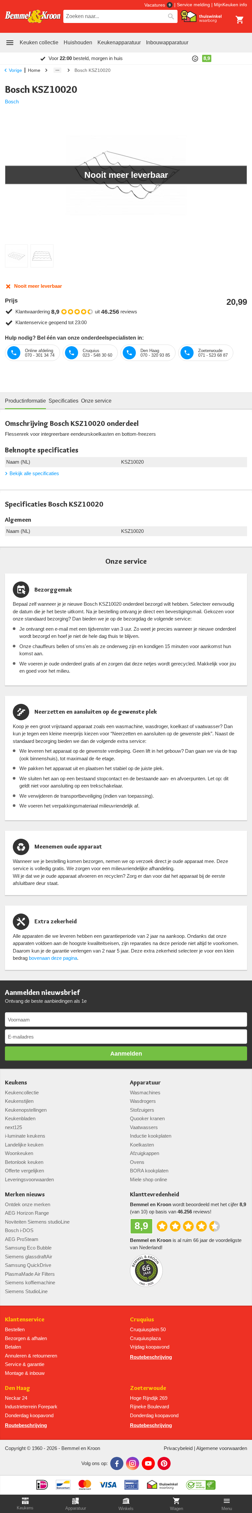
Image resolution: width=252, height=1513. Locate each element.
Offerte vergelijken (24, 1170)
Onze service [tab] (96, 401)
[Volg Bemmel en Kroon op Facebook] (116, 1463)
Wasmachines (145, 1092)
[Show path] (57, 70)
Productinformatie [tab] (25, 401)
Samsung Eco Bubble (28, 1247)
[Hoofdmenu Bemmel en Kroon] (10, 42)
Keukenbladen (20, 1118)
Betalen (13, 1347)
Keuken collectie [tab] (39, 42)
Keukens (16, 1082)
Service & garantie (24, 1364)
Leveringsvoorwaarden (29, 1179)
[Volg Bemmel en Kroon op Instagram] (132, 1463)
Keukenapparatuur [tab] (119, 42)
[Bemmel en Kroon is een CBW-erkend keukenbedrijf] (201, 1482)
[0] (240, 19)
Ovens (137, 1162)
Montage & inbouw (25, 1373)
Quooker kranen (147, 1118)
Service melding (193, 4)
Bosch (12, 101)
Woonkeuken (19, 1153)
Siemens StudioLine (26, 1291)
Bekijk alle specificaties (34, 473)
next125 (13, 1127)
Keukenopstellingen (26, 1110)
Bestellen (15, 1329)
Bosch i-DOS (19, 1230)
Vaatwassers (144, 1127)
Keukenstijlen (19, 1101)
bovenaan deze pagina (53, 958)
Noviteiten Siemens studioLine (37, 1222)
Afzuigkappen (144, 1153)
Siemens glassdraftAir (28, 1256)
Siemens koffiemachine (30, 1282)
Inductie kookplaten (150, 1136)
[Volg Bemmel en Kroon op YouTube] (148, 1463)
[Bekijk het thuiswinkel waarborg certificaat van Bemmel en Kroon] (201, 16)
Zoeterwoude (148, 1388)
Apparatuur (145, 1082)
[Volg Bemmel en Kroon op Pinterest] (164, 1463)
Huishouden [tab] (78, 42)
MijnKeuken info (230, 4)
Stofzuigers (142, 1110)
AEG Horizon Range (27, 1213)
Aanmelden (126, 1053)
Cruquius (142, 1319)
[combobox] (120, 16)
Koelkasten (142, 1144)
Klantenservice (24, 1319)
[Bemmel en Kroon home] (33, 16)
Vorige (15, 70)
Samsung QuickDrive (28, 1265)
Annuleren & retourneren (31, 1355)
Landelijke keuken (24, 1144)
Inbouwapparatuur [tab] (167, 42)
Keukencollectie (22, 1092)
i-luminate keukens (25, 1136)
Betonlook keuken (24, 1162)
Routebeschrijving (151, 1357)
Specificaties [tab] (63, 401)
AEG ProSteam (21, 1239)
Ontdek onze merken (27, 1204)
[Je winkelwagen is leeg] (240, 19)
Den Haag (17, 1388)
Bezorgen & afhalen (26, 1338)
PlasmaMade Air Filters (30, 1274)
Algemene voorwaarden (221, 1448)
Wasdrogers (143, 1101)
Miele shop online (148, 1179)
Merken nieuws (25, 1194)
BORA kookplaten (149, 1170)
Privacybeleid (178, 1448)
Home (34, 70)
